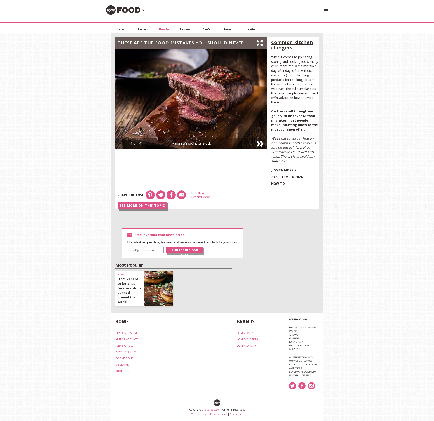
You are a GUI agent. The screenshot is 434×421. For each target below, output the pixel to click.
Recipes (143, 29)
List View (197, 192)
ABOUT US (122, 371)
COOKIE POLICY (125, 358)
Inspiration (249, 29)
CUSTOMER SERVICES (128, 333)
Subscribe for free (185, 250)
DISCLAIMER (122, 365)
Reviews (185, 29)
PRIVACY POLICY (125, 352)
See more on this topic (142, 205)
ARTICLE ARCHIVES (126, 339)
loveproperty (247, 346)
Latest (121, 29)
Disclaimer (236, 414)
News (227, 29)
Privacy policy (218, 414)
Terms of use (199, 414)
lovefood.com (212, 409)
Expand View (200, 197)
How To (164, 29)
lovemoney (245, 333)
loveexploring (247, 339)
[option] (191, 99)
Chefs (206, 29)
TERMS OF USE (124, 346)
